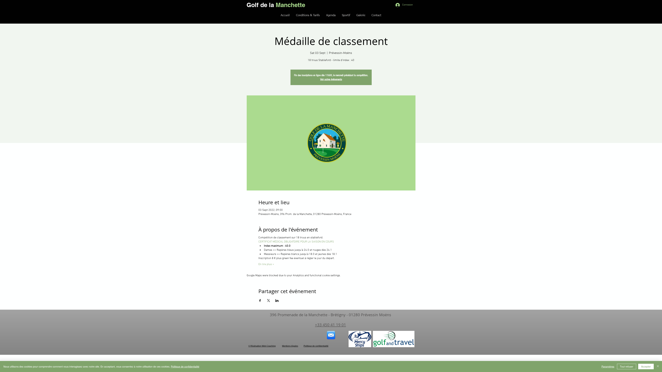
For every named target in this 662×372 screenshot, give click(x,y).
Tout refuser (626, 366)
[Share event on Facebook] (260, 300)
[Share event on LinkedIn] (277, 300)
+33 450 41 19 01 (330, 324)
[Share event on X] (268, 300)
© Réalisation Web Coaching (262, 346)
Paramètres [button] (607, 366)
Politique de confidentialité (185, 366)
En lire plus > (266, 264)
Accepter (646, 366)
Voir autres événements (331, 79)
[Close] (658, 366)
